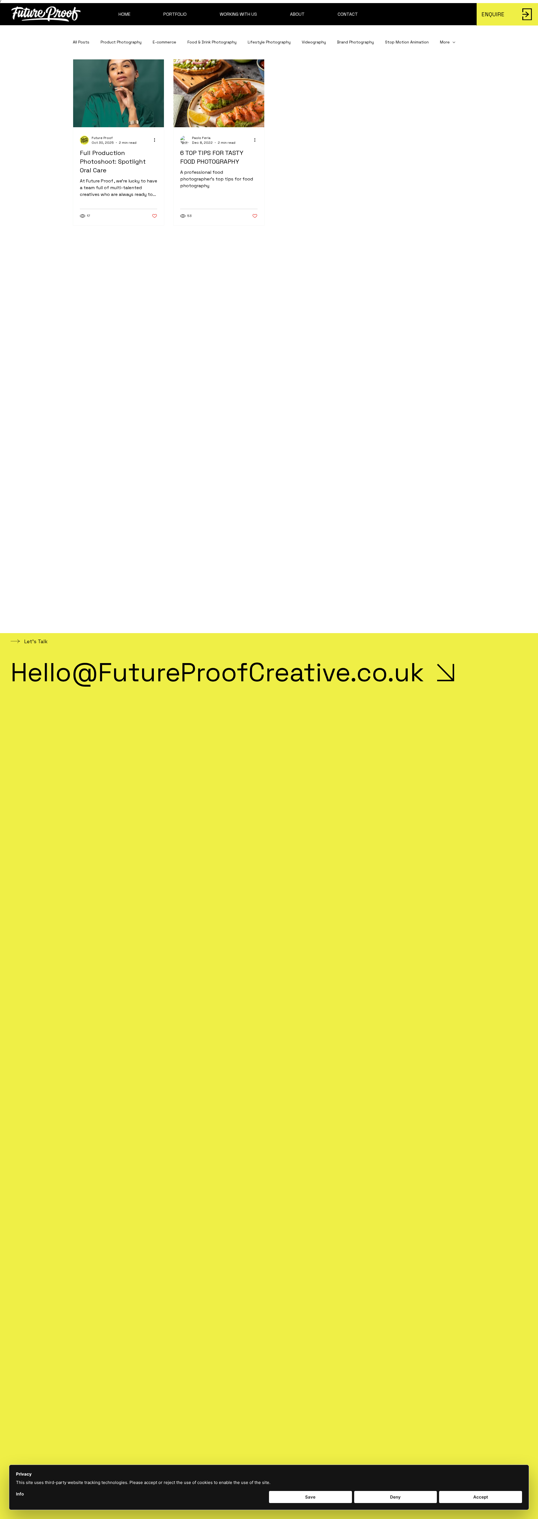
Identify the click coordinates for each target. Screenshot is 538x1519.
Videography (314, 42)
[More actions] (156, 140)
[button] (175, 14)
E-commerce (164, 42)
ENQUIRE (492, 14)
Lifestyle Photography (269, 42)
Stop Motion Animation (407, 42)
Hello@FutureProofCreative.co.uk (217, 672)
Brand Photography (355, 42)
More (445, 42)
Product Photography (121, 42)
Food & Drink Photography (211, 42)
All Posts (81, 42)
